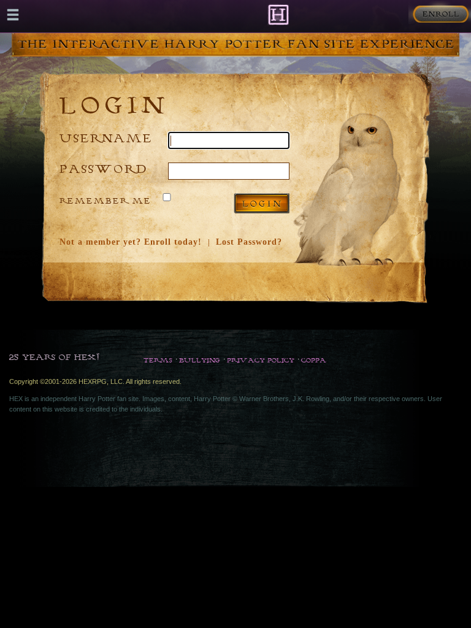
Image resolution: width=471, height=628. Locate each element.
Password (103, 168)
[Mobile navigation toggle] (13, 14)
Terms (158, 360)
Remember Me (105, 200)
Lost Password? (249, 242)
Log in (261, 203)
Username (106, 138)
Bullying (199, 360)
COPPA (313, 360)
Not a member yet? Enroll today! (130, 242)
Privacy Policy (260, 360)
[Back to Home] (278, 14)
